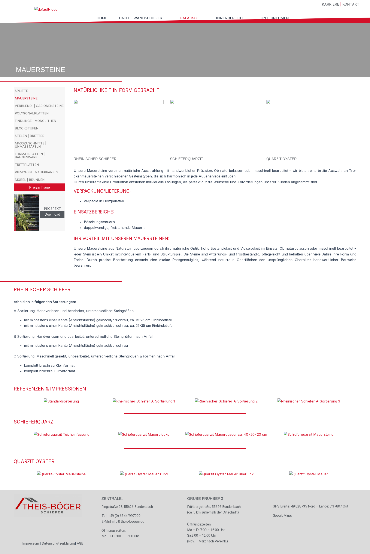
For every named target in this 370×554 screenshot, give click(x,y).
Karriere (330, 4)
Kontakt (350, 4)
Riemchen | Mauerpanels (36, 172)
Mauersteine (26, 98)
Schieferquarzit (186, 159)
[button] (143, 18)
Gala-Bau (189, 18)
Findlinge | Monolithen (35, 121)
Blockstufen (26, 128)
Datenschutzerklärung (58, 543)
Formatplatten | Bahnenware (30, 155)
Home (102, 18)
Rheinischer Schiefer (95, 159)
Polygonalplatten (32, 113)
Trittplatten (27, 165)
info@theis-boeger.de (128, 521)
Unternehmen (275, 18)
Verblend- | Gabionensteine (39, 106)
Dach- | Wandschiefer (140, 18)
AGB (80, 543)
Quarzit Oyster (281, 159)
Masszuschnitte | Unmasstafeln (30, 145)
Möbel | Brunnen (30, 180)
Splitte (21, 91)
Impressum (30, 543)
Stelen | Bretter (29, 136)
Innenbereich (229, 18)
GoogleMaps (282, 515)
